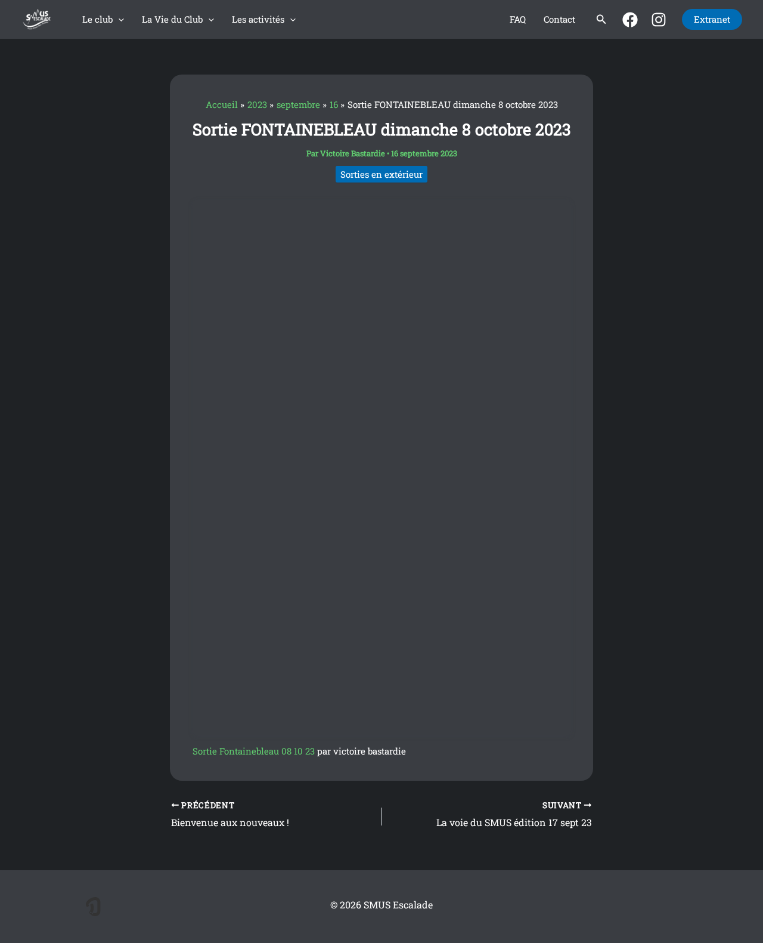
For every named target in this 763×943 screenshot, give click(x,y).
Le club (97, 19)
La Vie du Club (172, 19)
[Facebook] (630, 19)
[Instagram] (658, 19)
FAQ (518, 19)
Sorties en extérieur (381, 174)
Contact (559, 19)
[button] (118, 19)
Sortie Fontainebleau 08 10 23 (254, 751)
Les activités (258, 19)
